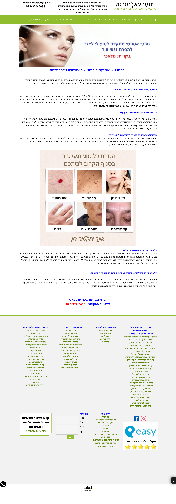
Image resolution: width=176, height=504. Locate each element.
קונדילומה (105, 336)
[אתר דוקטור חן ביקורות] (140, 436)
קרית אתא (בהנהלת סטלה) (140, 368)
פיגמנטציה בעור (35, 362)
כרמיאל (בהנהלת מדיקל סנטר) (140, 382)
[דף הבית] (135, 6)
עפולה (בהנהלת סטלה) (140, 388)
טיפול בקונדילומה (35, 370)
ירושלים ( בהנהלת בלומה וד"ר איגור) (140, 357)
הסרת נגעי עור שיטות (35, 359)
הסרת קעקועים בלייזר (70, 367)
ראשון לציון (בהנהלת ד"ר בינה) (140, 339)
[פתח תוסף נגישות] (173, 480)
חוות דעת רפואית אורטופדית (35, 376)
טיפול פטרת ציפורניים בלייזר (35, 336)
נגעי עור (35, 382)
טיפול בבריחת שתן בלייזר (35, 341)
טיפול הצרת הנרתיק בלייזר (36, 344)
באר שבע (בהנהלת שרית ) (140, 345)
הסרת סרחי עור (70, 333)
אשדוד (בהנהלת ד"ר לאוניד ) (140, 342)
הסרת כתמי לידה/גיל (70, 336)
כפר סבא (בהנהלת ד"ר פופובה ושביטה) (140, 336)
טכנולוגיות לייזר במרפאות (105, 434)
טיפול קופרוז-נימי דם (36, 330)
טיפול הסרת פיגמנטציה (70, 339)
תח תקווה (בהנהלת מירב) (140, 405)
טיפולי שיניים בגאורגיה (36, 385)
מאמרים (56, 19)
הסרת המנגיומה (70, 353)
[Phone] (3, 487)
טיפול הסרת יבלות (70, 341)
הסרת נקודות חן (141, 19)
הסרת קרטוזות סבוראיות (70, 350)
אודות (105, 428)
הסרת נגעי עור (126, 19)
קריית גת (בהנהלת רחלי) (140, 377)
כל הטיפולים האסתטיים (105, 419)
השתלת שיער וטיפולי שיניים (72, 19)
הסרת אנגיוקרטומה (35, 339)
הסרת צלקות (36, 350)
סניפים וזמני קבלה (33, 19)
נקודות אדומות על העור (35, 364)
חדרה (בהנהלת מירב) (140, 371)
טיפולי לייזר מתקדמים (94, 19)
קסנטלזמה (35, 373)
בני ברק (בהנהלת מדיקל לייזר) (140, 385)
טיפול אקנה (35, 333)
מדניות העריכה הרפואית (105, 443)
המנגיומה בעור (35, 353)
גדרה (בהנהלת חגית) (140, 374)
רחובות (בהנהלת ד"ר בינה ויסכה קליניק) (140, 348)
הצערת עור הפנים (35, 356)
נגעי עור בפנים (70, 362)
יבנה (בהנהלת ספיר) (140, 400)
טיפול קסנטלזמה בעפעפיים (70, 344)
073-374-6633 (35, 431)
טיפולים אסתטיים (111, 19)
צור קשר (46, 19)
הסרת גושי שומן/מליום (70, 347)
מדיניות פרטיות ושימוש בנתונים (105, 440)
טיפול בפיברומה (70, 359)
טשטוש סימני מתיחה (35, 367)
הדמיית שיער (35, 379)
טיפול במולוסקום (70, 356)
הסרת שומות (105, 333)
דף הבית (153, 19)
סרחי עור (105, 341)
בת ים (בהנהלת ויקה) (140, 394)
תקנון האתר (105, 437)
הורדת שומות (35, 347)
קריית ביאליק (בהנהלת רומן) (140, 365)
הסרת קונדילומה (70, 364)
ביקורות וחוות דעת (105, 422)
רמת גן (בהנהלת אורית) (140, 354)
